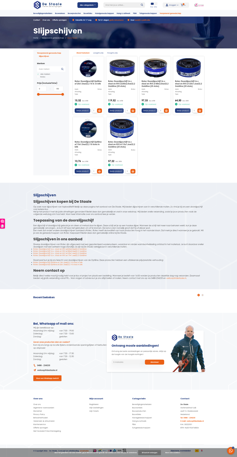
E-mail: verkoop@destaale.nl (192, 421)
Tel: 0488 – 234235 (187, 418)
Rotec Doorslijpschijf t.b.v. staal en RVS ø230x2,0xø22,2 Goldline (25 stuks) (121, 83)
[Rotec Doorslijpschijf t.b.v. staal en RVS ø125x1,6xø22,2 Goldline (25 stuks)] (188, 67)
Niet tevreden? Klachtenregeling (47, 431)
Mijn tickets (94, 411)
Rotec (42, 77)
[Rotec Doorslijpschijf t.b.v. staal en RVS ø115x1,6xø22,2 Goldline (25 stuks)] (121, 128)
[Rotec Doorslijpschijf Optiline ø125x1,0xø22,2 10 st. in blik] (88, 67)
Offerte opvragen (59, 20)
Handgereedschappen (104, 13)
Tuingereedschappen (148, 13)
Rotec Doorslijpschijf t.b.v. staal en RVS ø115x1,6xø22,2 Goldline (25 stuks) (121, 144)
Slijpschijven (44, 56)
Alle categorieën (87, 5)
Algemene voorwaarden (43, 408)
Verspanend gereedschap (170, 13)
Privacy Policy (39, 414)
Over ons (46, 20)
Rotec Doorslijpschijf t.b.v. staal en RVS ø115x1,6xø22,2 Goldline (60, 255)
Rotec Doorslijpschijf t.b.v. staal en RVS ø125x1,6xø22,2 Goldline (60, 253)
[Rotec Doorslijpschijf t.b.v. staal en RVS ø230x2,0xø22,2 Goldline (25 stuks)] (121, 67)
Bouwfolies (88, 13)
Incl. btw (153, 7)
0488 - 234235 (43, 365)
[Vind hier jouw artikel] (142, 5)
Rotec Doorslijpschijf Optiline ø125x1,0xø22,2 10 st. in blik (88, 82)
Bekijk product (83, 110)
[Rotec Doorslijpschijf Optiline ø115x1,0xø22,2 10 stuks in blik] (88, 128)
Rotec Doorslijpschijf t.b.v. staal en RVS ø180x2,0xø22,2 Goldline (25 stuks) (155, 83)
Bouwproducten (74, 13)
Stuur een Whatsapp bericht (47, 378)
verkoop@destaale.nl (176, 278)
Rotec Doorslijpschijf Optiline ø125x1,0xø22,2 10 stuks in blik (57, 264)
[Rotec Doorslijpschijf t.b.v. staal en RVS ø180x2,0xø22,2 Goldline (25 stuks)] (155, 67)
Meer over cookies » (172, 453)
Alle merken (45, 74)
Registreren (94, 404)
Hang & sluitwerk (123, 13)
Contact (36, 20)
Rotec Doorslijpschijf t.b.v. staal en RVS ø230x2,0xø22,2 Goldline (60, 249)
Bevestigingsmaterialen (42, 13)
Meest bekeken (83, 53)
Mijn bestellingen (96, 408)
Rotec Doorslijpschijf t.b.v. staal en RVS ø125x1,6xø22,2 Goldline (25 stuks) (188, 83)
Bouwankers (60, 13)
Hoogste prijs (112, 53)
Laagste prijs (98, 53)
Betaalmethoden (40, 418)
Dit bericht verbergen (149, 453)
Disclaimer (37, 411)
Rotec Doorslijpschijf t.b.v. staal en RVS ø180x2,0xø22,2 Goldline (60, 251)
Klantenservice (39, 424)
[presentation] (199, 295)
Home (35, 38)
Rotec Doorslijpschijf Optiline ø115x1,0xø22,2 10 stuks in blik (88, 144)
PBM (135, 13)
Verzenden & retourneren (44, 421)
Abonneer (154, 362)
